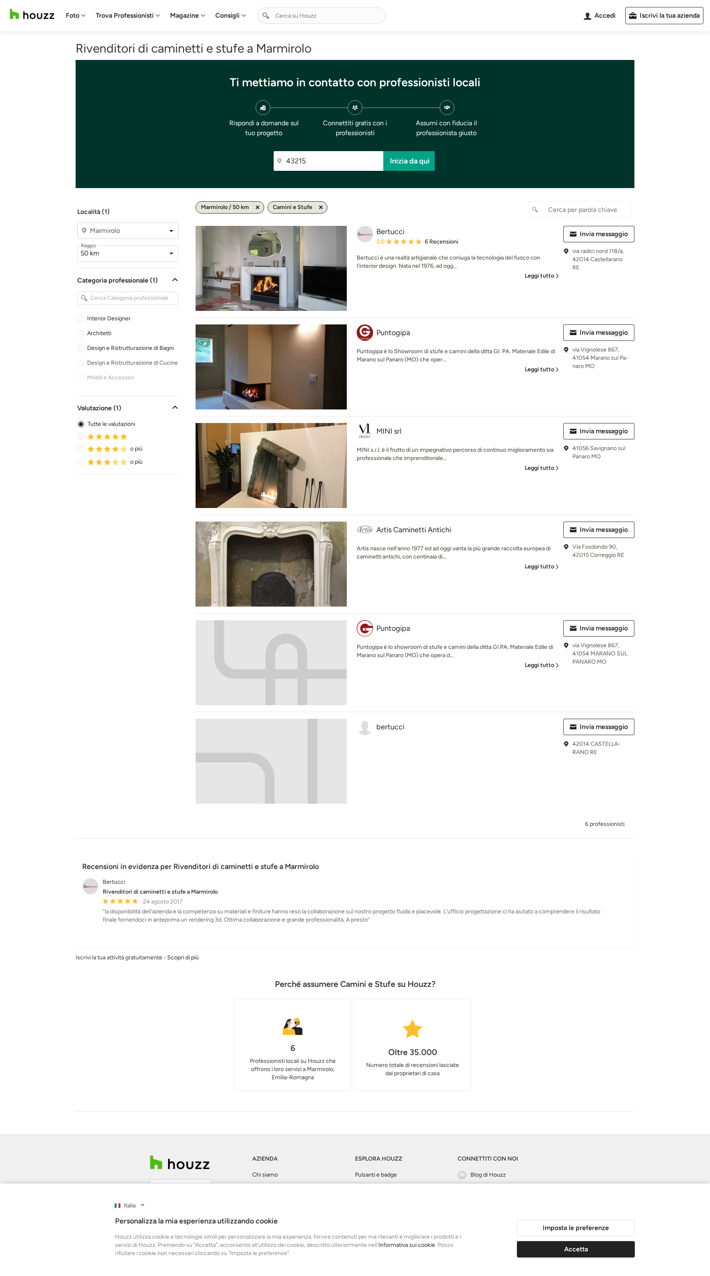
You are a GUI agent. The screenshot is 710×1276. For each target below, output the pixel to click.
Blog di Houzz (488, 1174)
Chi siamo (265, 1174)
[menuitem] (76, 15)
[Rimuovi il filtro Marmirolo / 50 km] (257, 207)
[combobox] (322, 15)
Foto (72, 15)
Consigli (227, 15)
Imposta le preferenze (576, 1228)
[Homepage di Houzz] (32, 14)
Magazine (184, 15)
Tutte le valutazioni (111, 424)
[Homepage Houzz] (180, 1162)
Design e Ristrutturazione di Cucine (132, 362)
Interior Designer (109, 318)
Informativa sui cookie (406, 1245)
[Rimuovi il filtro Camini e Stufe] (321, 207)
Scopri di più (183, 957)
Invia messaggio (604, 234)
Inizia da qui (410, 161)
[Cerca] (266, 15)
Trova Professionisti (125, 15)
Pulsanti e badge (376, 1174)
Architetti (99, 333)
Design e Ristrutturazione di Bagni (130, 348)
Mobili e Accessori (110, 377)
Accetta (576, 1249)
